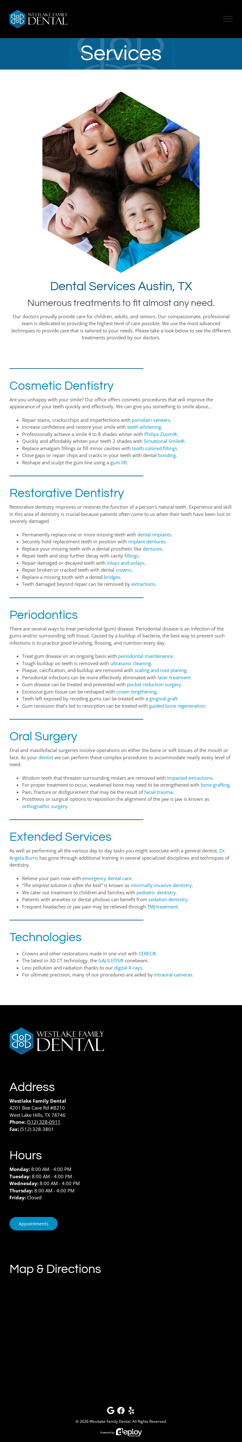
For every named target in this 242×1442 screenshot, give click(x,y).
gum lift (118, 462)
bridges (112, 577)
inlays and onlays (125, 563)
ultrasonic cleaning (130, 663)
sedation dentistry (167, 899)
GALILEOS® (111, 960)
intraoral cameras (173, 974)
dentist (45, 757)
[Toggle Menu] (228, 19)
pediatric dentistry (156, 892)
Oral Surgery (43, 736)
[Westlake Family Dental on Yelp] (131, 1412)
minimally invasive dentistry (161, 885)
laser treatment (174, 677)
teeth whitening (144, 427)
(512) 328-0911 (43, 1122)
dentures (152, 549)
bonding (167, 455)
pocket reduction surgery (154, 684)
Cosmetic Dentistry (61, 386)
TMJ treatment (162, 906)
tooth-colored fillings (154, 448)
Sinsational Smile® (164, 441)
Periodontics (43, 615)
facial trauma (158, 792)
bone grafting (215, 785)
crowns (123, 570)
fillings (131, 555)
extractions (143, 584)
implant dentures (146, 541)
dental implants (154, 534)
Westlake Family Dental (109, 1421)
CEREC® (147, 953)
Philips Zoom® (160, 434)
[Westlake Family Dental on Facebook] (121, 1412)
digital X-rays (128, 967)
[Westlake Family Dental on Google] (110, 1412)
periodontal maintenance (145, 656)
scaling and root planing (161, 670)
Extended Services (60, 837)
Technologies (45, 937)
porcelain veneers (151, 420)
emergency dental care (106, 878)
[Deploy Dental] (129, 1432)
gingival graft (163, 698)
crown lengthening (136, 691)
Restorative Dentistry (66, 493)
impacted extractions (189, 778)
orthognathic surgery (44, 806)
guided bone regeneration (177, 706)
